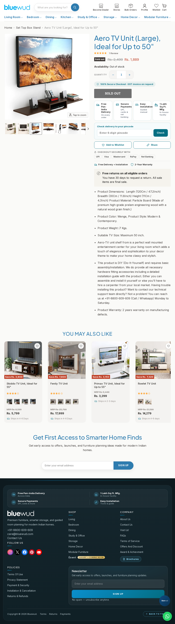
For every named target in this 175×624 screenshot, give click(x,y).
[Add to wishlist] (37, 346)
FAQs (123, 535)
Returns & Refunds (17, 596)
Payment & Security (18, 585)
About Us (125, 519)
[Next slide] (88, 128)
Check (160, 132)
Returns (53, 614)
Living (72, 519)
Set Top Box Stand (28, 27)
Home (8, 27)
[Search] (75, 7)
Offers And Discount (131, 546)
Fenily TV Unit (59, 383)
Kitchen (66, 17)
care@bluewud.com (20, 534)
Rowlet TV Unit (147, 383)
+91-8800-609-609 (20, 530)
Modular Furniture (156, 17)
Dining (50, 17)
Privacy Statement (17, 579)
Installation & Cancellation (21, 590)
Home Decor (129, 17)
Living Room (12, 17)
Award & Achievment (131, 551)
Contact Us (14, 538)
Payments (65, 614)
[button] (10, 128)
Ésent (86, 557)
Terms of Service (130, 541)
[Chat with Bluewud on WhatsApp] (167, 616)
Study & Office (88, 17)
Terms (43, 614)
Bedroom (33, 17)
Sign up (123, 465)
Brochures (132, 559)
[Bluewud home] (20, 513)
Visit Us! (124, 530)
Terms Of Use (15, 574)
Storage (109, 17)
